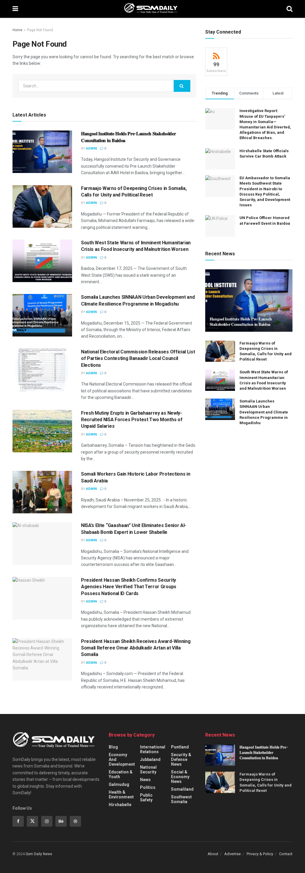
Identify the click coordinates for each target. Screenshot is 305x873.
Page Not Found (40, 30)
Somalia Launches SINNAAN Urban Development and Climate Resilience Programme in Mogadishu (263, 412)
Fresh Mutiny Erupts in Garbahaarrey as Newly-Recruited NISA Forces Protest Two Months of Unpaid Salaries (131, 419)
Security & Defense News (181, 759)
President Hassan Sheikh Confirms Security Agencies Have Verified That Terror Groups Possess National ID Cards (128, 586)
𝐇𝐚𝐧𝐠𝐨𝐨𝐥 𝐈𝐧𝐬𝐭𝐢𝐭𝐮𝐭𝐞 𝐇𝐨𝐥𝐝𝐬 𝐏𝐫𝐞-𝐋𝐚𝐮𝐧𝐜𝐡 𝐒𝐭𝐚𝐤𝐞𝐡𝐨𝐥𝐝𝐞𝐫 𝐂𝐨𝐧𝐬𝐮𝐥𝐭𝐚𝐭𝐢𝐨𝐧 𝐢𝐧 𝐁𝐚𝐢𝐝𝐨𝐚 (263, 752)
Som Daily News (39, 854)
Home (17, 30)
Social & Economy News (180, 777)
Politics (147, 787)
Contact (285, 854)
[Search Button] (182, 86)
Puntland (180, 747)
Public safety (146, 797)
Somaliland (182, 789)
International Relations (152, 749)
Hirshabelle (120, 804)
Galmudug (119, 784)
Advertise (232, 854)
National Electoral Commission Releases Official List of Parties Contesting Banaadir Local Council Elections (138, 358)
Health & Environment (121, 794)
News (145, 779)
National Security (148, 769)
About (213, 854)
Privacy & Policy (260, 854)
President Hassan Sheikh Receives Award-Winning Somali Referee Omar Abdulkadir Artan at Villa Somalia (135, 647)
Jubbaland (150, 759)
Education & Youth (121, 774)
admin (91, 148)
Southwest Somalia (181, 799)
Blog (113, 747)
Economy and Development (122, 759)
